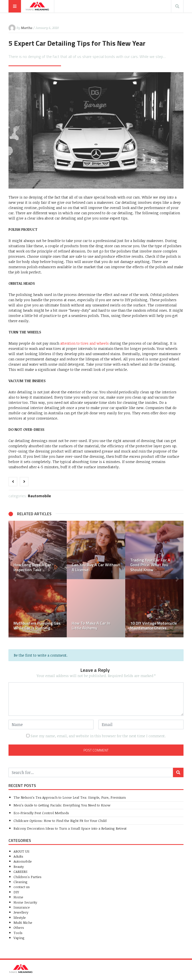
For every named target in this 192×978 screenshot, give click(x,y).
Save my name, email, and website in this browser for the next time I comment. (98, 736)
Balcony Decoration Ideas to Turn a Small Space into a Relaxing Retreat (70, 828)
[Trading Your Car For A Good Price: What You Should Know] (154, 550)
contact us (22, 886)
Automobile (40, 496)
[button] (14, 579)
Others (19, 927)
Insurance (22, 907)
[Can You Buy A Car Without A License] (96, 550)
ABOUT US (22, 851)
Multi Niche (23, 922)
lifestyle (20, 917)
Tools (18, 932)
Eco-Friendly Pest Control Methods (41, 812)
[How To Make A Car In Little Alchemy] (96, 608)
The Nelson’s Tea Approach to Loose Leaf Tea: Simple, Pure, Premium (70, 797)
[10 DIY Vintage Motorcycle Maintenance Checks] (154, 608)
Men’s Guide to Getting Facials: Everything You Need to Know (62, 805)
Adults (18, 856)
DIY (16, 892)
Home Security (25, 902)
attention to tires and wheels (84, 343)
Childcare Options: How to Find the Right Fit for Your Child (60, 820)
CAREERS (21, 871)
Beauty (19, 866)
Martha (26, 27)
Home (18, 897)
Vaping (19, 937)
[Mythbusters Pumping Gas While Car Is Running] (37, 608)
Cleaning (21, 881)
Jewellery (21, 912)
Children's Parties (28, 876)
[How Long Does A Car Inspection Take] (37, 550)
